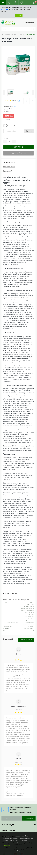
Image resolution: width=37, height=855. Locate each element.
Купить (29, 131)
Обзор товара (9, 162)
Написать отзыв (26, 640)
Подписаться (29, 818)
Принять (19, 851)
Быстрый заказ (19, 153)
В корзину (18, 147)
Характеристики (9, 167)
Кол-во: (5, 138)
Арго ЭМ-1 (17, 106)
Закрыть (18, 15)
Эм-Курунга (21, 34)
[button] (15, 2)
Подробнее (6, 845)
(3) (19, 101)
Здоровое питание (10, 34)
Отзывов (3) (7, 171)
